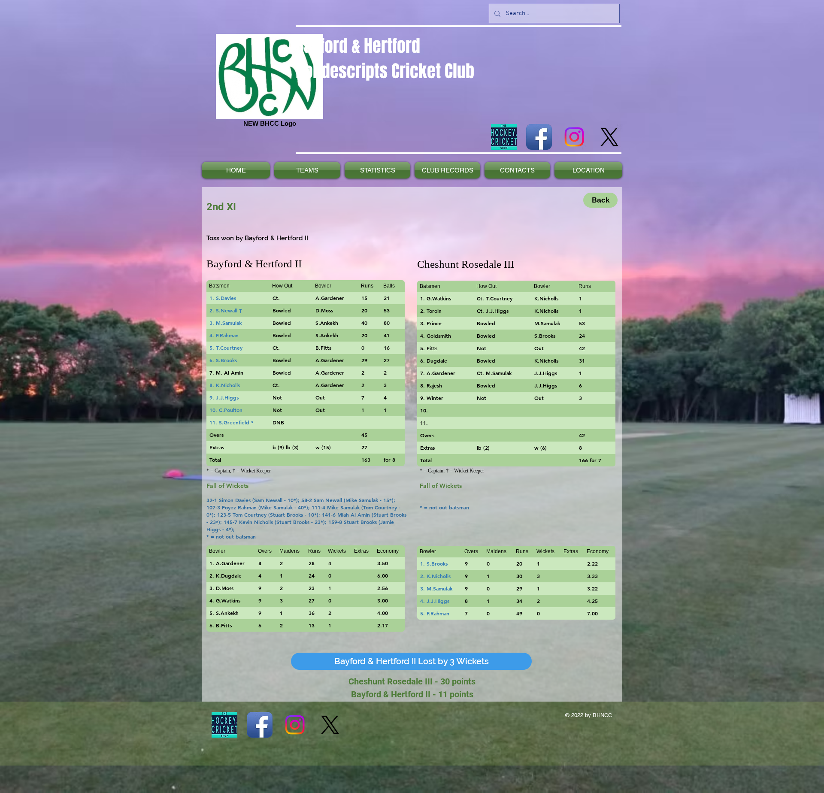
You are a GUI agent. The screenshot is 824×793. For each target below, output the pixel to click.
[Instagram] (574, 137)
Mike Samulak (362, 499)
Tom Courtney (381, 507)
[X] (609, 137)
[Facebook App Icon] (539, 137)
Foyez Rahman (239, 507)
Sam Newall (269, 499)
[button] (411, 661)
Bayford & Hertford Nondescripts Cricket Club (385, 58)
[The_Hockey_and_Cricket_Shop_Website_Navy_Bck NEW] (504, 137)
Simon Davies (235, 499)
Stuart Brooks (287, 514)
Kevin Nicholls (256, 521)
